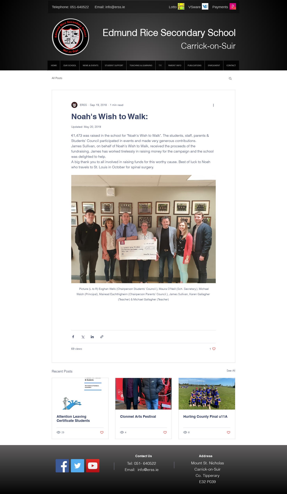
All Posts (57, 78)
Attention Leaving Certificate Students (73, 418)
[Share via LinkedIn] (92, 337)
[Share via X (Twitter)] (83, 337)
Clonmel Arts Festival (138, 416)
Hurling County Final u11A (205, 416)
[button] (230, 78)
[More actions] (213, 105)
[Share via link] (102, 337)
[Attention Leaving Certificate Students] (80, 394)
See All (231, 370)
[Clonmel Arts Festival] (143, 394)
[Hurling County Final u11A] (207, 394)
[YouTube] (92, 465)
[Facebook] (62, 465)
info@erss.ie (115, 7)
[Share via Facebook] (73, 337)
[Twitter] (77, 465)
